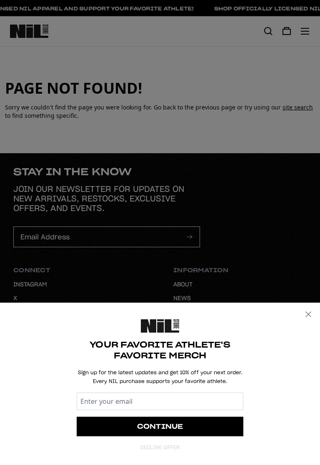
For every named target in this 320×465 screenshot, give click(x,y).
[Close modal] (308, 314)
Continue (160, 426)
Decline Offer (160, 447)
